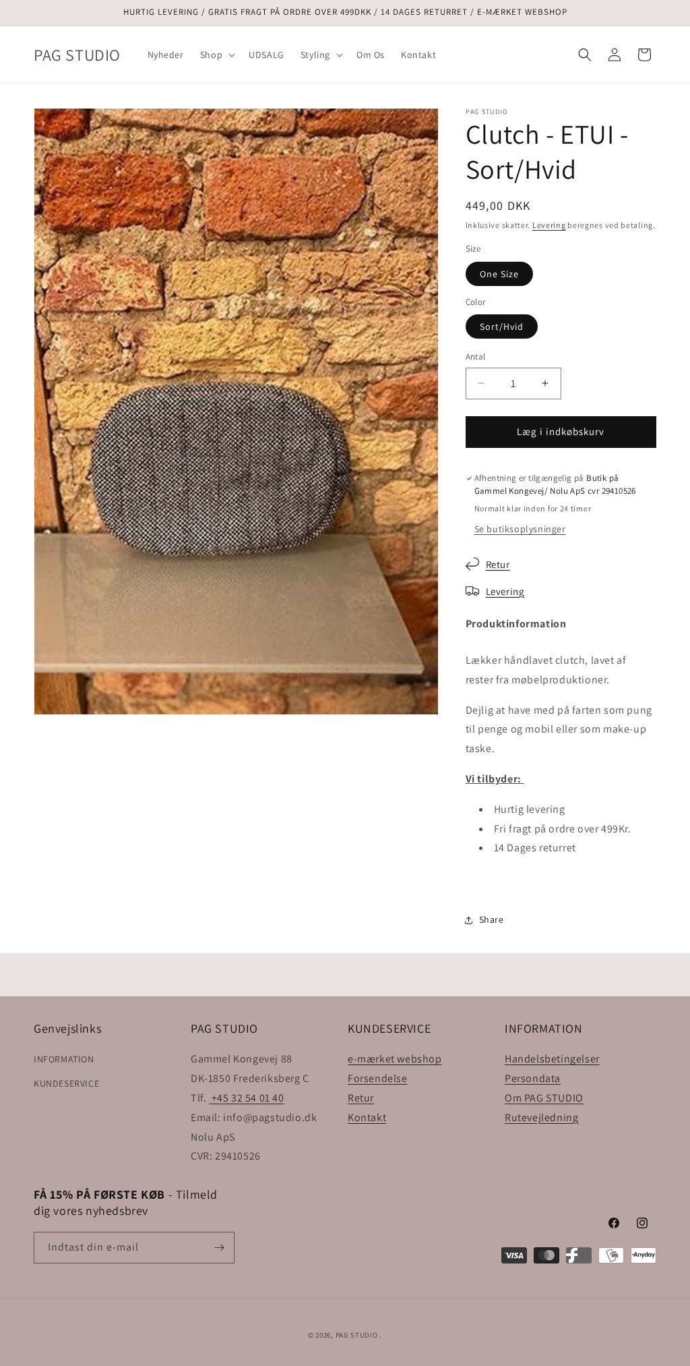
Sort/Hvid (502, 326)
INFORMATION (64, 1059)
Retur (498, 564)
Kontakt (367, 1117)
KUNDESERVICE (66, 1083)
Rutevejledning (541, 1117)
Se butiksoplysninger (520, 529)
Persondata (533, 1078)
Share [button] (491, 919)
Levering (549, 225)
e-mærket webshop (395, 1059)
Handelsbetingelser (552, 1059)
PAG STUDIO (357, 1335)
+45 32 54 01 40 (246, 1098)
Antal (476, 356)
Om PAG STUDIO (544, 1098)
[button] (216, 54)
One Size (499, 274)
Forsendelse (378, 1078)
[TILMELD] (219, 1247)
